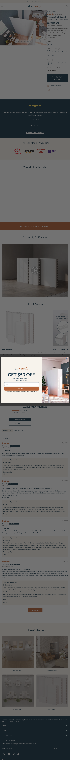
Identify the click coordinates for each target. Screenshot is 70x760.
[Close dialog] (67, 358)
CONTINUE (21, 389)
